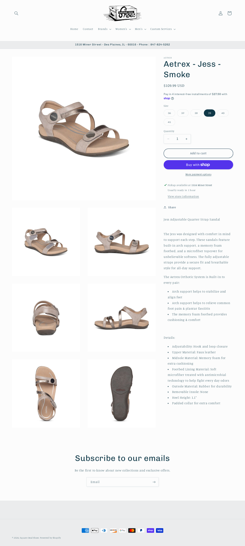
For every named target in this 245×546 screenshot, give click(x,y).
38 (198, 114)
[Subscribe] (154, 482)
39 (209, 113)
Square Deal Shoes (29, 537)
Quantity (169, 131)
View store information (183, 196)
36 (171, 114)
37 (185, 114)
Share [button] (172, 207)
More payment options (198, 174)
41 (171, 123)
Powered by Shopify (50, 537)
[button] (16, 13)
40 (225, 114)
